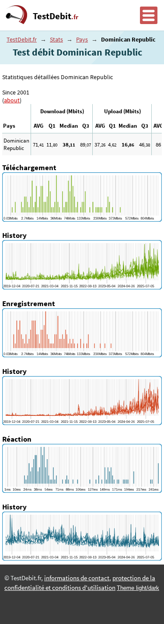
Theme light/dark (138, 588)
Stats (56, 39)
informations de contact (76, 578)
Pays (82, 39)
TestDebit (55, 16)
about (12, 100)
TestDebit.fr (22, 39)
